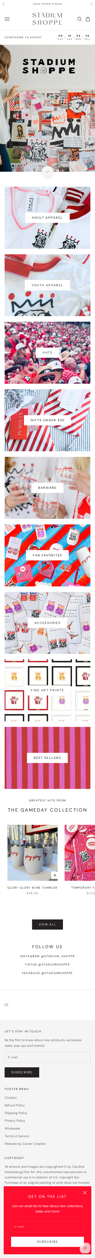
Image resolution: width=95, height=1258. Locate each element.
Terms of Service (17, 1136)
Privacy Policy (15, 1120)
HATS (47, 352)
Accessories (47, 623)
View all (47, 924)
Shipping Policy (16, 1113)
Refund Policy (15, 1105)
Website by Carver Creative (25, 1144)
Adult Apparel (47, 217)
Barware (47, 487)
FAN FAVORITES (47, 555)
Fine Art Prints (47, 690)
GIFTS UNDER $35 (47, 420)
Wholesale (12, 1128)
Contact (11, 1098)
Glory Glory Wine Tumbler (32, 888)
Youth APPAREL (47, 285)
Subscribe (47, 1241)
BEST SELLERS (47, 758)
